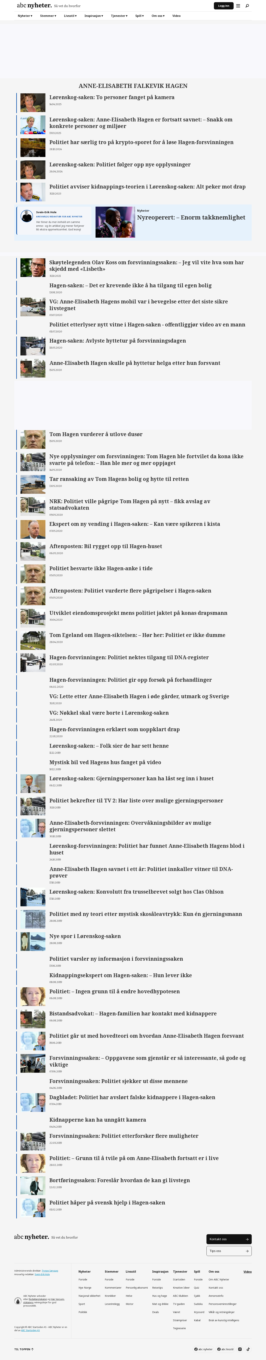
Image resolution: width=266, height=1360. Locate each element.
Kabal (197, 1320)
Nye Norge (85, 1287)
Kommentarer (113, 1287)
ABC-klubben (180, 1295)
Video (176, 16)
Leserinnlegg (112, 1304)
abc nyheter (205, 1349)
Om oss (157, 16)
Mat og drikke (160, 1304)
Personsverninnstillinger (223, 1304)
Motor (129, 1304)
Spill (138, 16)
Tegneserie (179, 1328)
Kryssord (199, 1312)
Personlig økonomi (137, 1287)
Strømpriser (180, 1320)
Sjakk (197, 1295)
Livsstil (69, 16)
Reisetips (157, 1287)
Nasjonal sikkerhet (89, 1295)
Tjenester (118, 16)
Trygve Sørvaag (50, 1270)
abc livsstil (227, 1349)
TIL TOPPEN (22, 1349)
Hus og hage (159, 1295)
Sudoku (198, 1304)
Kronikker (110, 1295)
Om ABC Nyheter (219, 1279)
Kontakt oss (218, 1239)
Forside (83, 1279)
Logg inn (223, 5)
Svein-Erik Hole (42, 1274)
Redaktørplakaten (38, 1299)
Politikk (83, 1312)
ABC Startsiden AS (30, 1330)
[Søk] (247, 6)
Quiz (196, 1287)
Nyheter (24, 16)
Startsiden (179, 1279)
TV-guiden (179, 1304)
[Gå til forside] (114, 5)
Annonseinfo (216, 1295)
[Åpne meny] (238, 5)
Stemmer (47, 16)
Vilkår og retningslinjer (222, 1312)
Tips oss (215, 1251)
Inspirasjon (93, 16)
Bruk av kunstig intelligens (224, 1320)
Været (176, 1312)
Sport (82, 1304)
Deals (155, 1312)
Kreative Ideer (181, 1287)
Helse (129, 1295)
